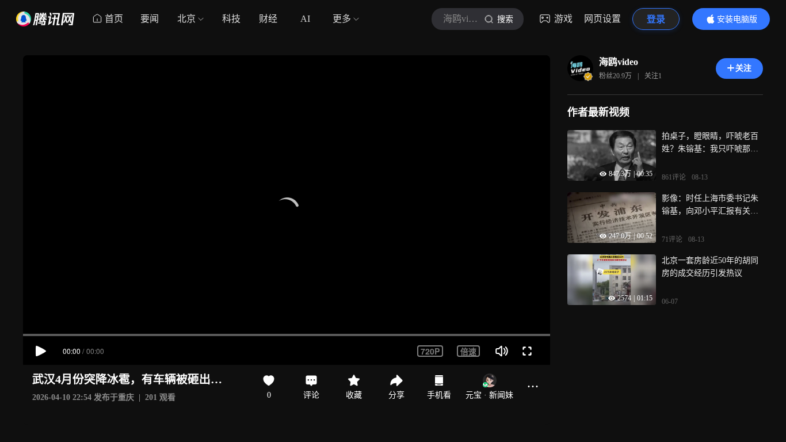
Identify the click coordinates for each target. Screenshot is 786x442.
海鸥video (618, 62)
